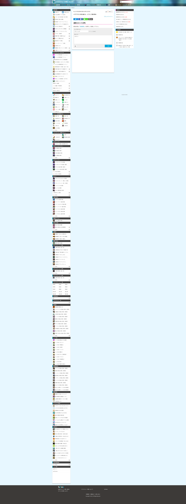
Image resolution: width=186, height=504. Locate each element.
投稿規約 (82, 26)
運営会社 (92, 494)
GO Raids (106, 489)
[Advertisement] (93, 61)
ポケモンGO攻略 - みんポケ (63, 491)
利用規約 (87, 494)
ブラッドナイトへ (108, 16)
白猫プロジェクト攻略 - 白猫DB (63, 489)
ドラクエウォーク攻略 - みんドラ (64, 2)
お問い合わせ (97, 494)
